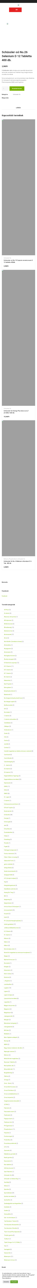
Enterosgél (7, 821)
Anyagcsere (7, 648)
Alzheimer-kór (8, 631)
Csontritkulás (7, 758)
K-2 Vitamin (7, 931)
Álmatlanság (7, 627)
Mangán (6, 1019)
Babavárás (7, 680)
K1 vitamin (7, 935)
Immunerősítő (8, 910)
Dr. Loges (6, 797)
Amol (5, 638)
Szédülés (6, 1207)
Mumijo (6, 1041)
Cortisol (6, 747)
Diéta (5, 790)
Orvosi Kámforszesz (10, 1087)
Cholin (6, 733)
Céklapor (6, 726)
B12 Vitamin (7, 666)
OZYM (6, 1104)
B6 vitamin (7, 677)
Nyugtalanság (8, 1072)
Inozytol (6, 913)
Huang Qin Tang (8, 892)
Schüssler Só (16, 94)
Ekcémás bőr (7, 811)
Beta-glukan (7, 687)
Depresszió (7, 783)
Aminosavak (7, 634)
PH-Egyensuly (8, 1125)
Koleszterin (7, 970)
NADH (5, 1044)
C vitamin (6, 715)
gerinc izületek (8, 864)
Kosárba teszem (17, 88)
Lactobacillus (7, 984)
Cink (5, 737)
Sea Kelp (6, 1182)
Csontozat (7, 754)
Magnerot (7, 1009)
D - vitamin (7, 765)
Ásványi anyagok (9, 659)
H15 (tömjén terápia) (10, 878)
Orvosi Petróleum (9, 1090)
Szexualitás (7, 1214)
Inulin (5, 917)
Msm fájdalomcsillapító (10, 1037)
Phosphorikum (13, 559)
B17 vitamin (7, 673)
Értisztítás (7, 829)
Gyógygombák (8, 874)
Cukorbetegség (8, 761)
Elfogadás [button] (14, 1281)
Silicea (6, 1186)
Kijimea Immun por (9, 959)
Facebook (13, 98)
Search (25, 10)
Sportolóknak (8, 1193)
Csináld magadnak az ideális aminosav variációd (17, 751)
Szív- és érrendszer (9, 1217)
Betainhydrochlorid (9, 691)
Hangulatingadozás (9, 885)
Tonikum (6, 1239)
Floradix (6, 843)
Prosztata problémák (10, 1143)
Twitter (16, 98)
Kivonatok (7, 963)
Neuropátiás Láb (8, 1065)
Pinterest (18, 98)
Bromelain (7, 712)
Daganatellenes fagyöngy (11, 776)
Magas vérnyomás (9, 1005)
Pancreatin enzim (9, 1111)
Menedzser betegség (10, 1023)
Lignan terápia (8, 995)
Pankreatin (7, 1115)
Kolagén (6, 966)
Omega (6, 1079)
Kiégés (6, 956)
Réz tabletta (7, 1164)
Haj (5, 882)
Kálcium (6, 938)
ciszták (6, 744)
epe (5, 825)
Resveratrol (7, 1161)
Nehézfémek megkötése (11, 1058)
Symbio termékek (9, 1196)
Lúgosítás (7, 1002)
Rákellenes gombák (9, 1154)
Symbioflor (7, 1200)
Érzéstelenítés (8, 832)
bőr (5, 708)
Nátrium (6, 559)
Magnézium (7, 1012)
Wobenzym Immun (9, 1260)
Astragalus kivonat (9, 655)
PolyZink (6, 1132)
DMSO (6, 793)
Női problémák (8, 1069)
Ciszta (6, 740)
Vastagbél (7, 1249)
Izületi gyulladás (8, 924)
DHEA (5, 786)
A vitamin (6, 613)
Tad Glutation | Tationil (10, 1221)
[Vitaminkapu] (18, 5)
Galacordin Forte (8, 860)
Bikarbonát (7, 694)
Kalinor (6, 942)
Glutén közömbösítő (9, 871)
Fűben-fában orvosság (10, 857)
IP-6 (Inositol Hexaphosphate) (12, 920)
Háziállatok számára (10, 889)
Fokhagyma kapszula (10, 850)
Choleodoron (7, 730)
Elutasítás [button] (6, 1281)
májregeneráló (8, 1016)
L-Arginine (7, 981)
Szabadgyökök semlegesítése (12, 1203)
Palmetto (6, 1108)
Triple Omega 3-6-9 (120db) (12, 1242)
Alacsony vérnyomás (10, 616)
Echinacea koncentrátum (11, 804)
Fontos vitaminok (9, 853)
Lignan (6, 991)
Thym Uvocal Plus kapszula (11, 1231)
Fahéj (5, 836)
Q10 (5, 1147)
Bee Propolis (7, 684)
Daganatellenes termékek (11, 779)
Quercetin (7, 1150)
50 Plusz (6, 609)
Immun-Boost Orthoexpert (11, 906)
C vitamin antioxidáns (10, 719)
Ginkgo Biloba (8, 867)
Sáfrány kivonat (8, 1168)
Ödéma (6, 1076)
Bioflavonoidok (8, 705)
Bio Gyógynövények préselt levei (13, 698)
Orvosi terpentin (8, 1097)
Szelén (6, 1210)
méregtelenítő (8, 1026)
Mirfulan (6, 1030)
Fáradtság (7, 839)
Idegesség (7, 899)
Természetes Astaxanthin (11, 1224)
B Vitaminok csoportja (10, 662)
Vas (5, 1246)
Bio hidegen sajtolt (9, 701)
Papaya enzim (8, 1118)
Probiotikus (7, 1140)
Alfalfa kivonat (8, 624)
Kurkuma (6, 977)
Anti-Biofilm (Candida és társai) (13, 641)
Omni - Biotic (7, 1083)
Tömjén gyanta (8, 1235)
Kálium (6, 945)
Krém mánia (7, 973)
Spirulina (6, 1189)
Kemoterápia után (9, 949)
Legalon (6, 988)
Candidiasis (7, 723)
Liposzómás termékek (10, 998)
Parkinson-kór (8, 1122)
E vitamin (6, 800)
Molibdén (6, 1034)
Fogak (5, 846)
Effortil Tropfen (8, 807)
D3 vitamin (7, 772)
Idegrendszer (8, 903)
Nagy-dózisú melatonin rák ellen (13, 1048)
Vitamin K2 (7, 1253)
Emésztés (7, 814)
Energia (6, 818)
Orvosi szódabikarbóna (10, 1094)
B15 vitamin (7, 670)
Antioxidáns (7, 645)
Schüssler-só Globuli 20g (11, 1178)
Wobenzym (7, 1256)
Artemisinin (7, 652)
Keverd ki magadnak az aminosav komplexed (17, 952)
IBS (5, 896)
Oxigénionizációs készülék (11, 1101)
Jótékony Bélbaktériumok (11, 928)
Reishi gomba (8, 1157)
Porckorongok (8, 1136)
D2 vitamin (7, 768)
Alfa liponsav (7, 620)
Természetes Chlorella (10, 1228)
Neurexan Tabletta (9, 1062)
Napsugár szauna (9, 1051)
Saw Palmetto (8, 1171)
